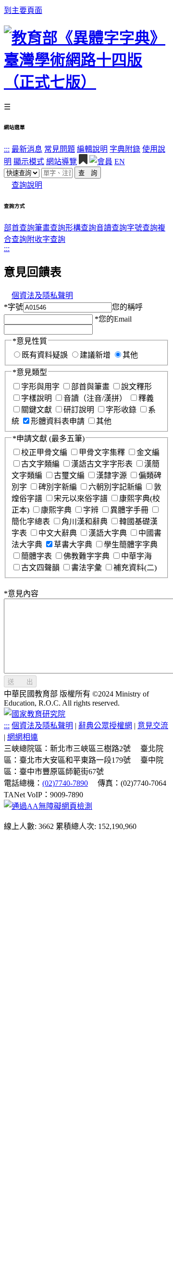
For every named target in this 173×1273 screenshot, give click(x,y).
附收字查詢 (46, 239)
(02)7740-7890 (65, 783)
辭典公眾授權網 (105, 725)
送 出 (20, 681)
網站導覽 (61, 161)
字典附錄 (125, 149)
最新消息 (27, 149)
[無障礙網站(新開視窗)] (48, 806)
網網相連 (22, 737)
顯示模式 (28, 161)
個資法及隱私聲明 (42, 295)
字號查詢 (142, 228)
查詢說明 (27, 185)
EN (119, 161)
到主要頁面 (23, 10)
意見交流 (152, 725)
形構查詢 (80, 228)
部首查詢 (19, 228)
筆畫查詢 (50, 228)
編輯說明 (92, 149)
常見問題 (59, 149)
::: (7, 149)
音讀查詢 (111, 228)
